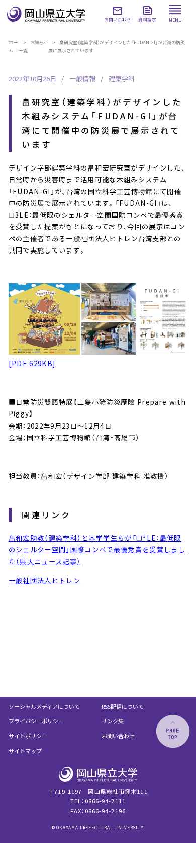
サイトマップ (25, 751)
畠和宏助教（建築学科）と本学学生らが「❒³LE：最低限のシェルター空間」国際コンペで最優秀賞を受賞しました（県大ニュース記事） (97, 549)
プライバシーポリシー (36, 721)
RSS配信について (123, 706)
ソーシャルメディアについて (44, 706)
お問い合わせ (118, 736)
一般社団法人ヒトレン (44, 580)
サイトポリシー (28, 736)
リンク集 (113, 721)
